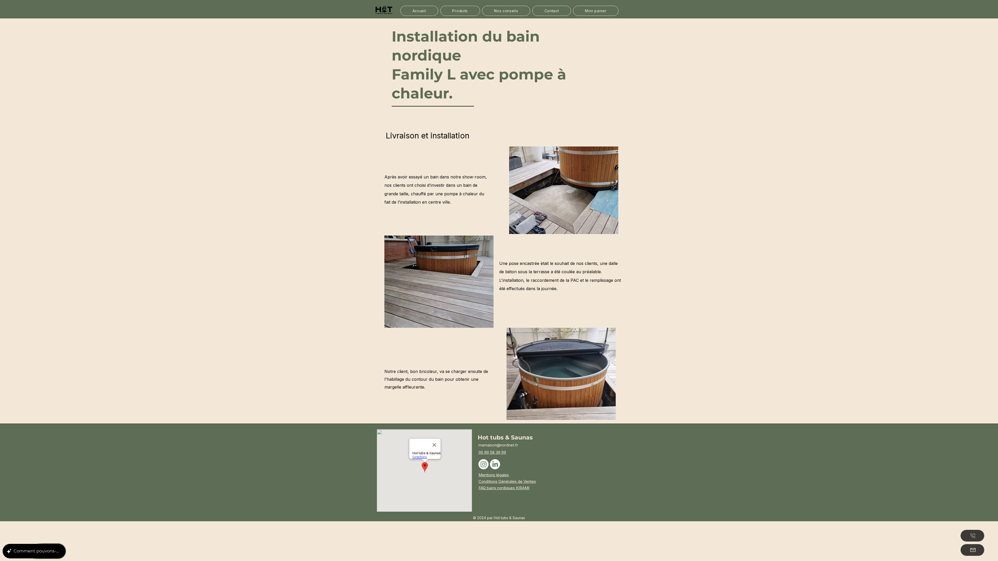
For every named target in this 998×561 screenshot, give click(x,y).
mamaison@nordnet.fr (498, 445)
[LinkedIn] (495, 464)
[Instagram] (483, 464)
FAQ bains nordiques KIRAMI (503, 487)
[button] (460, 11)
